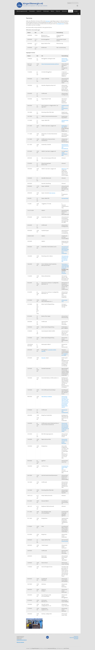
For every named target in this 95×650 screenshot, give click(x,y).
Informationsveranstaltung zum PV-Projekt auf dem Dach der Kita (65, 258)
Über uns (58, 11)
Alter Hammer (52, 193)
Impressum (76, 636)
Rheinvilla (43, 357)
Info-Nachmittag (65, 198)
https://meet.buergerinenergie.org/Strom (50, 64)
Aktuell (70, 11)
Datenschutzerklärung (74, 637)
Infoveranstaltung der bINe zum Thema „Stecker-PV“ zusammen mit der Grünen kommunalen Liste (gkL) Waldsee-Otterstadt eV (65, 402)
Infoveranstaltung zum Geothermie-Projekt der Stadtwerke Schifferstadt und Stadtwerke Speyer (65, 427)
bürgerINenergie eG (33, 3)
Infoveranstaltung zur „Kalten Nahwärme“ (65, 60)
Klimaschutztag (65, 541)
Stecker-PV (39, 11)
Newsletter (76, 638)
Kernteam (48, 21)
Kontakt (75, 11)
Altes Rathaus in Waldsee (47, 396)
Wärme (52, 11)
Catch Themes (66, 648)
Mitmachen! (64, 11)
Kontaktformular (60, 23)
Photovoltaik (32, 11)
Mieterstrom (64, 168)
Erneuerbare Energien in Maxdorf (65, 467)
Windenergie (46, 11)
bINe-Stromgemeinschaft (22, 11)
